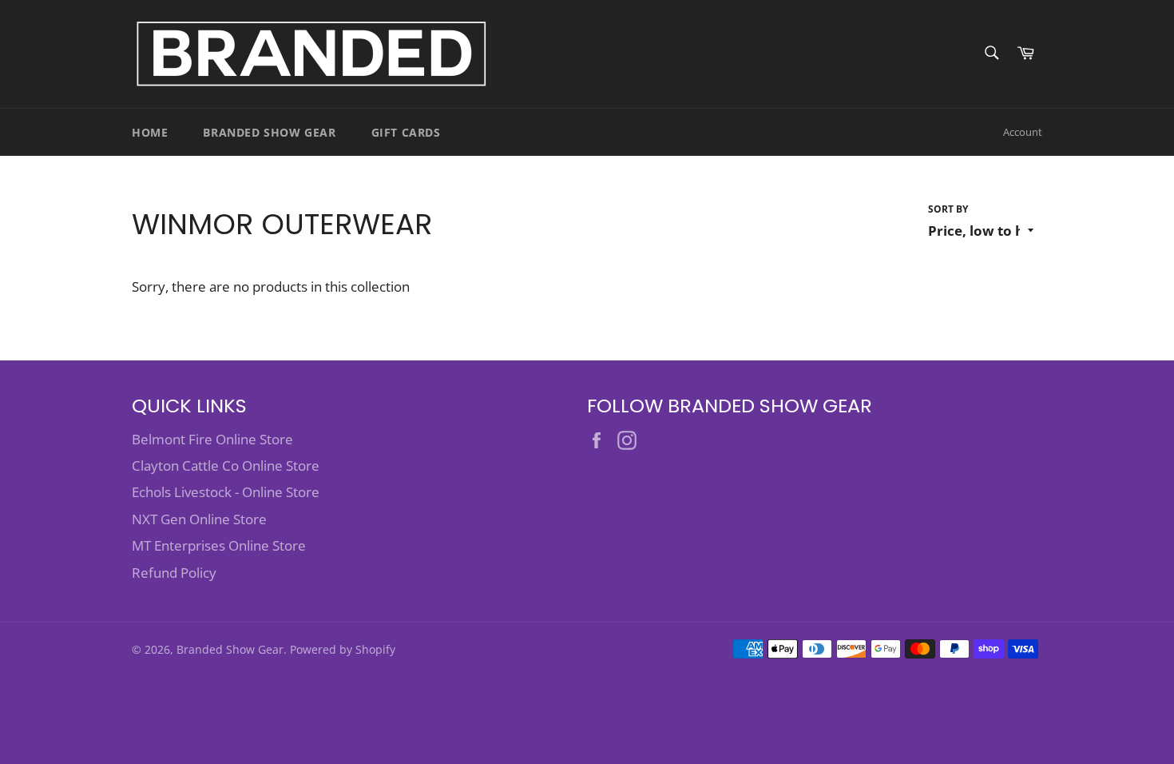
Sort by (948, 209)
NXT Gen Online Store (199, 519)
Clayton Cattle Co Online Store (225, 465)
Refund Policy (174, 572)
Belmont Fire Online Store (212, 439)
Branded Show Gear (269, 132)
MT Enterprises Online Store (219, 545)
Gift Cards (406, 132)
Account (1022, 132)
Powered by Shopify (342, 649)
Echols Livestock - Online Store (225, 492)
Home (150, 132)
